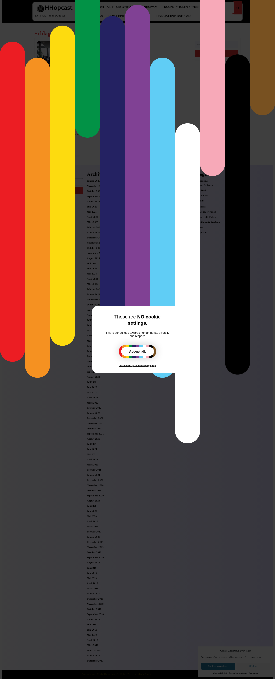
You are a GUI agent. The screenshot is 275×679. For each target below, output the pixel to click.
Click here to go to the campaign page (137, 365)
